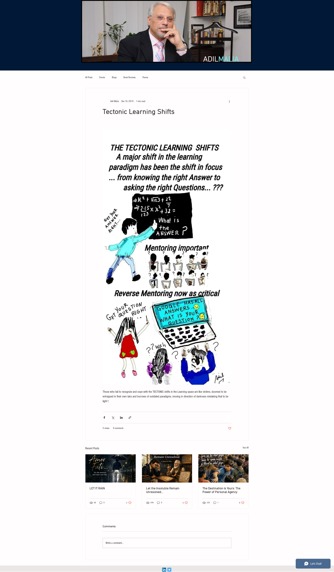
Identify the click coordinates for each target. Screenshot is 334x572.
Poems (145, 77)
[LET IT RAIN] (110, 468)
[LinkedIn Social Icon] (164, 570)
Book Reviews (130, 77)
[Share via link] (130, 417)
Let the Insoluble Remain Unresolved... (162, 490)
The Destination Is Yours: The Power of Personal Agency (221, 490)
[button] (244, 77)
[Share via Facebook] (104, 417)
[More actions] (229, 101)
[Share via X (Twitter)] (112, 417)
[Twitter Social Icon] (169, 570)
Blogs (114, 77)
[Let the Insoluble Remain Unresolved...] (167, 468)
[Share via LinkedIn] (121, 417)
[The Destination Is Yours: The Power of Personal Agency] (223, 468)
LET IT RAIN (97, 488)
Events (102, 77)
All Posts (88, 77)
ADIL (221, 59)
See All (246, 447)
